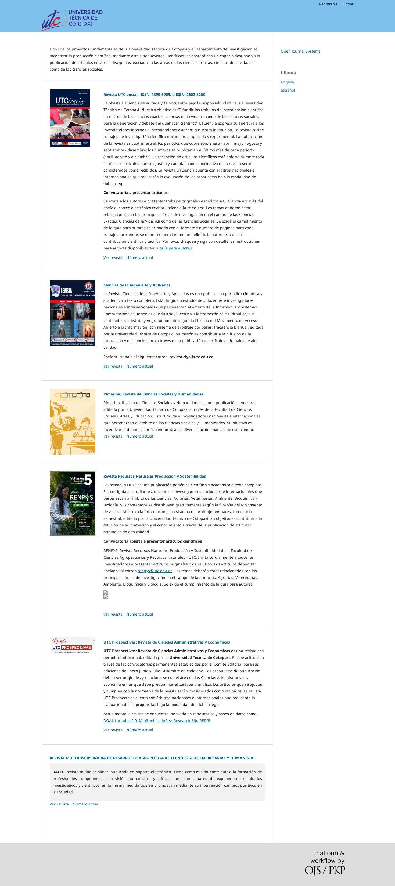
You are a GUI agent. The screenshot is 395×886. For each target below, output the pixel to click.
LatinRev (163, 720)
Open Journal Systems (301, 51)
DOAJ (108, 720)
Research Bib (185, 720)
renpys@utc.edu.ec (155, 570)
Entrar (348, 4)
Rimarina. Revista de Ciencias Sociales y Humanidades (153, 394)
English (287, 82)
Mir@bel (146, 720)
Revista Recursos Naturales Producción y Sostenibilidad (154, 476)
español (288, 90)
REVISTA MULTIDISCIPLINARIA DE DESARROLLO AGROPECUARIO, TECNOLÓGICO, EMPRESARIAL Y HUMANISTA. (152, 757)
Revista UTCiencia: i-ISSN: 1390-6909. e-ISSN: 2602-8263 (154, 94)
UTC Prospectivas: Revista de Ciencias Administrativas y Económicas (166, 642)
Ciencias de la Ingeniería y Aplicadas (136, 285)
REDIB (204, 720)
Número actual (139, 257)
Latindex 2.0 (126, 720)
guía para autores (176, 247)
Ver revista (113, 257)
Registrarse (328, 4)
